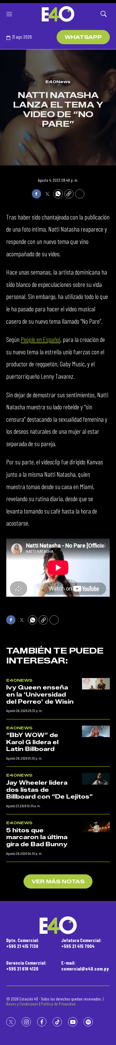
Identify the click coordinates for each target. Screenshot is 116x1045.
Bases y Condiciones (22, 1003)
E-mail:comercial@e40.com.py (85, 965)
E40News (58, 81)
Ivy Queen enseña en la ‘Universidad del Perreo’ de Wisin (40, 694)
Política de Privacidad (58, 1003)
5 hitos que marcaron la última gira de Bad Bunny (36, 837)
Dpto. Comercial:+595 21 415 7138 (22, 943)
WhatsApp (83, 37)
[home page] (58, 14)
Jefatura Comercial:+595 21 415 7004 (81, 943)
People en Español (40, 339)
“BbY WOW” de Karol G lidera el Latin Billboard (32, 742)
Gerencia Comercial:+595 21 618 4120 (26, 965)
